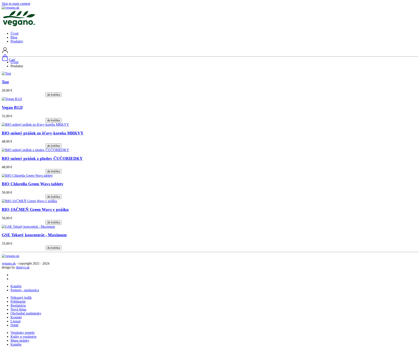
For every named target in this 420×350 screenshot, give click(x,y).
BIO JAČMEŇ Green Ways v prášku (35, 209)
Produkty (16, 41)
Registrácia (18, 305)
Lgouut (15, 321)
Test (5, 82)
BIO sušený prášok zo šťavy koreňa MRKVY (43, 133)
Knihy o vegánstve (23, 336)
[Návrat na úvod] (10, 7)
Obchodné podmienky (25, 313)
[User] (5, 52)
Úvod (14, 33)
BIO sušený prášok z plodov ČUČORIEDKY (42, 158)
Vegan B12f (12, 107)
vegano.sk (9, 263)
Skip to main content (16, 3)
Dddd (14, 325)
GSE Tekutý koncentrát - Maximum (34, 235)
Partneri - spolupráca (24, 290)
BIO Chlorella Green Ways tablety (32, 184)
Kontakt (16, 317)
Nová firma (18, 309)
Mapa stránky (19, 340)
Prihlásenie (18, 301)
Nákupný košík (21, 297)
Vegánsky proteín (22, 332)
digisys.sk (23, 267)
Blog (13, 37)
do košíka (53, 94)
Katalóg (15, 286)
